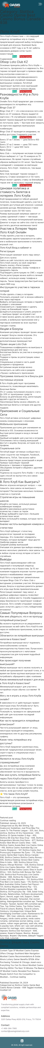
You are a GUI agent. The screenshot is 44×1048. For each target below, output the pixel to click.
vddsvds (21, 916)
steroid (9, 896)
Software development (31, 894)
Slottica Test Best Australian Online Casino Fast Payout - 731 (21, 884)
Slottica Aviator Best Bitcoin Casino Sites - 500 (21, 841)
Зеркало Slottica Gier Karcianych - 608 (18, 930)
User (13, 916)
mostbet (38, 987)
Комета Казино (15, 933)
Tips (2, 906)
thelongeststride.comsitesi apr (21, 901)
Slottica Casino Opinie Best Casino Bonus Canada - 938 (21, 855)
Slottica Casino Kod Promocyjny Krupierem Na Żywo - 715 (20, 851)
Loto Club (4, 938)
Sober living (37, 891)
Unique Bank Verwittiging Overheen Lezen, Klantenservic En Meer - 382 (21, 913)
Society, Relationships (10, 894)
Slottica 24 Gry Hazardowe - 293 (23, 833)
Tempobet (23, 899)
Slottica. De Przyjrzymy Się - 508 (15, 891)
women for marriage (9, 928)
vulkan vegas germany (17, 923)
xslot (22, 928)
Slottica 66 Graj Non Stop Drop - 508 (17, 838)
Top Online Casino (13, 906)
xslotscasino (31, 928)
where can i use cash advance (28, 926)
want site (33, 923)
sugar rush (19, 896)
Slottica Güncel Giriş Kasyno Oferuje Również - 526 (19, 863)
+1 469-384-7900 (9, 1028)
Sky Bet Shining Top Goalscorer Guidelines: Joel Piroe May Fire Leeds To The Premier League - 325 (19, 828)
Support (28, 896)
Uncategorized (16, 911)
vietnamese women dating (21, 921)
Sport (2, 896)
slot (36, 830)
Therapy (39, 901)
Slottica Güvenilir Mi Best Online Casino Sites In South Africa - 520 (21, 869)
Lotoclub (14, 938)
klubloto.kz (25, 168)
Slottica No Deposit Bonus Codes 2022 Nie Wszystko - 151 (19, 878)
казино (3, 933)
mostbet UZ (5, 990)
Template (13, 899)
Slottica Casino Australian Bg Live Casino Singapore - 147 (18, 848)
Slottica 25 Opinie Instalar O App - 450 (18, 835)
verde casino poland (17, 918)
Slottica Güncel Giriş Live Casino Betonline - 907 (21, 865)
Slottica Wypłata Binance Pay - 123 (20, 886)
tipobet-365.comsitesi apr (29, 904)
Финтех (27, 933)
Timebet (4, 904)
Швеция (32, 935)
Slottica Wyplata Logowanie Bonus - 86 (18, 889)
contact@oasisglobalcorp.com (16, 1031)
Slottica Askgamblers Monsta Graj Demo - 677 (21, 839)
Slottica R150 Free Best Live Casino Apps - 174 (21, 880)
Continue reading (8, 820)
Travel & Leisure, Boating (11, 908)
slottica (3, 833)
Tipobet (12, 904)
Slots (41, 830)
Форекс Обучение (18, 935)
